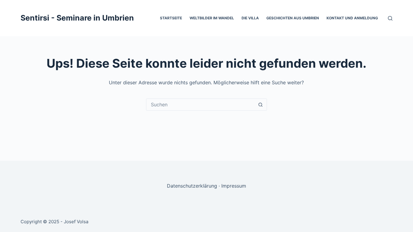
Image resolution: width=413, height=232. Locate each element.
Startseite (171, 18)
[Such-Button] (261, 104)
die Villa (250, 18)
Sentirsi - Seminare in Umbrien (77, 17)
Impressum (233, 186)
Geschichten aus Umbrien (292, 18)
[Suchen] (390, 18)
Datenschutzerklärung (192, 186)
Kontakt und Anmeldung (352, 18)
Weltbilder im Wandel (212, 18)
